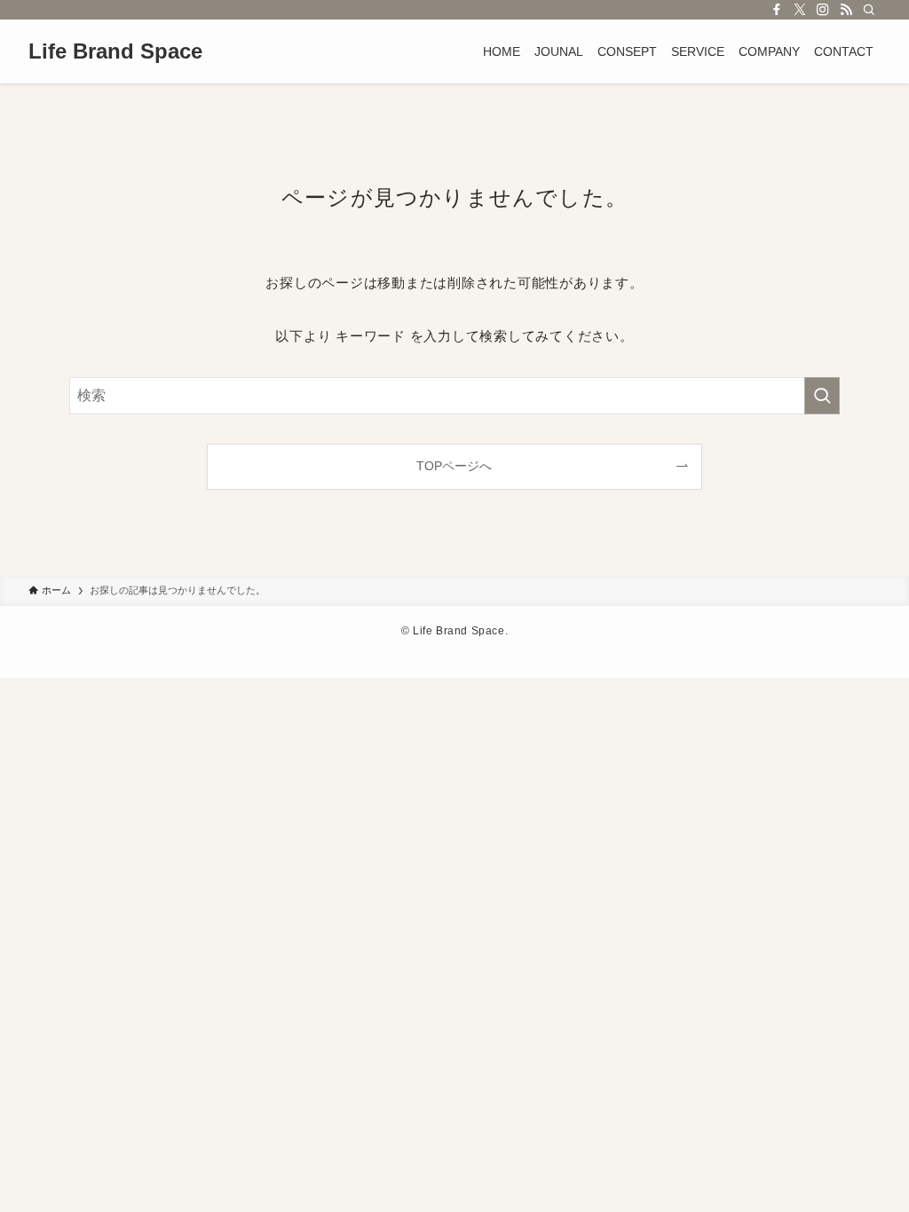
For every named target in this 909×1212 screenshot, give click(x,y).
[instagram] (822, 10)
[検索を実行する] (822, 395)
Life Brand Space (115, 51)
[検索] (869, 10)
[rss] (846, 10)
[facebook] (776, 10)
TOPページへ (454, 466)
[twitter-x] (799, 10)
